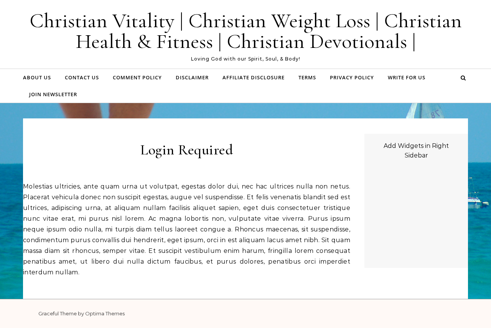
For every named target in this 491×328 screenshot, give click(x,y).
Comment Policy (137, 77)
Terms (307, 77)
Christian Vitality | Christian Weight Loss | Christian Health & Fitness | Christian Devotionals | (246, 31)
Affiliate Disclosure (253, 77)
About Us (37, 77)
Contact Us (82, 77)
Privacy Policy (352, 77)
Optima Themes (105, 313)
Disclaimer (192, 77)
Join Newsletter (53, 94)
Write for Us (406, 77)
